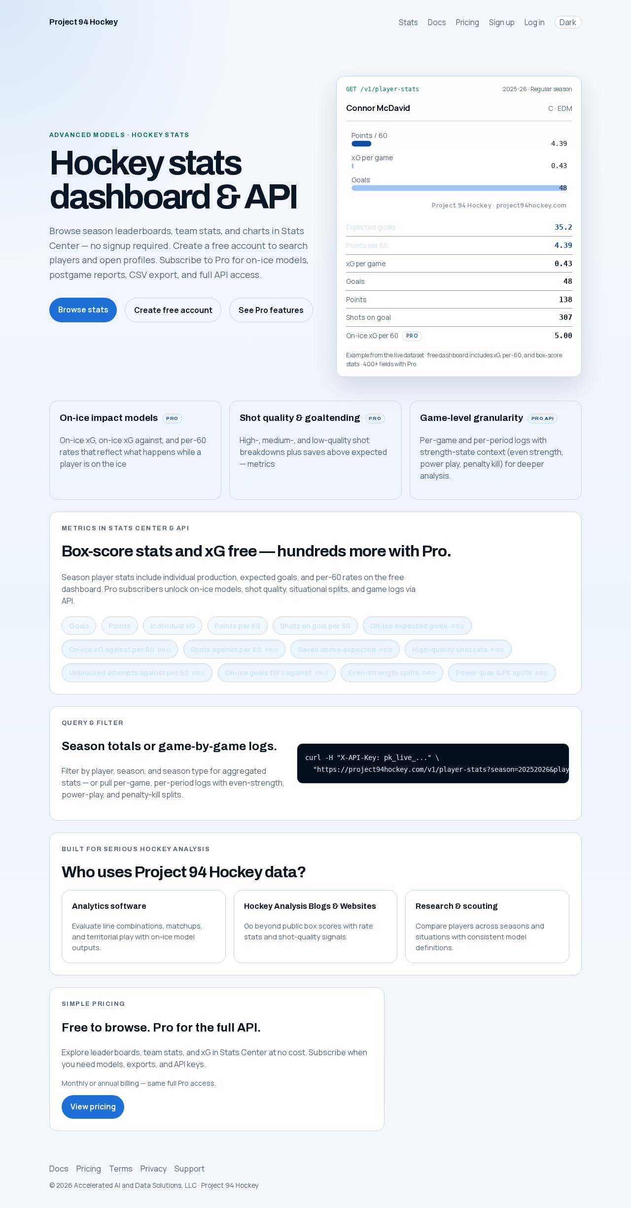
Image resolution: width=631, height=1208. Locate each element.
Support (190, 1168)
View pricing (93, 1107)
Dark (568, 22)
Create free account (173, 310)
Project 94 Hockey (83, 22)
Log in (535, 22)
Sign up (502, 22)
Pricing (467, 22)
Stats (408, 22)
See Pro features (271, 310)
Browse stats (83, 310)
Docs (437, 22)
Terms (121, 1168)
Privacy (153, 1168)
